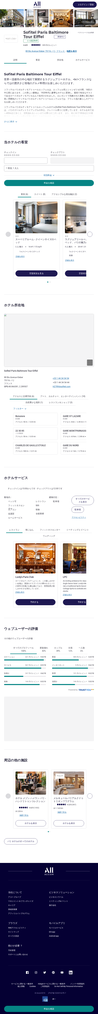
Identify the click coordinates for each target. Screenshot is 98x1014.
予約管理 (11, 950)
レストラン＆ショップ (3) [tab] (60, 402)
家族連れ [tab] (44, 649)
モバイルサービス (56, 928)
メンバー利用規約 (77, 984)
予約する (34, 602)
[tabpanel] (49, 242)
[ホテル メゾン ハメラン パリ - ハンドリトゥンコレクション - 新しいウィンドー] (30, 783)
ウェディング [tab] (49, 536)
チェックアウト (58, 153)
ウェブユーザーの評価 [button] (21, 629)
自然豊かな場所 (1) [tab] (34, 402)
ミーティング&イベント (58, 901)
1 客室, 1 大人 (12, 168)
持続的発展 (12, 909)
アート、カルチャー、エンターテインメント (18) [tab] (62, 396)
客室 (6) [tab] (24, 194)
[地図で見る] (49, 340)
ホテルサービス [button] (16, 478)
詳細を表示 (19, 592)
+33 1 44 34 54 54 (61, 378)
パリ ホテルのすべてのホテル (20, 841)
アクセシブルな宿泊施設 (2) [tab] (64, 194)
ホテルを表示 (31, 823)
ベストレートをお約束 (86, 32)
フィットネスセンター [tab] (50, 530)
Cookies (32, 986)
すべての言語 (13, 936)
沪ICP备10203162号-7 (57, 993)
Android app (54, 936)
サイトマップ (13, 932)
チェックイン (11, 153)
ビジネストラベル (56, 897)
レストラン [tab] (14, 530)
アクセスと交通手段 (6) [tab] (23, 396)
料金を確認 (49, 1009)
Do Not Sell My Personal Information (68, 986)
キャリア (11, 905)
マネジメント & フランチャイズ (20, 901)
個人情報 (21, 986)
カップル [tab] (58, 649)
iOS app (52, 932)
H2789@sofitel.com (61, 386)
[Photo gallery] (49, 18)
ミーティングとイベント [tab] (77, 530)
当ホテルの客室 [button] (16, 142)
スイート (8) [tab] (39, 194)
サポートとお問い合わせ (18, 954)
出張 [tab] (70, 649)
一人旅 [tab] (82, 649)
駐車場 (78, 509)
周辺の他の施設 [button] (16, 760)
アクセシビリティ (79, 517)
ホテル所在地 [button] (14, 305)
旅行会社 (52, 905)
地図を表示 (72, 51)
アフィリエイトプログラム (19, 913)
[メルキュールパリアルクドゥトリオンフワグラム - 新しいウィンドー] (68, 783)
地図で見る (23, 815)
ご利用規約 (45, 986)
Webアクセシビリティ (17, 928)
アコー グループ (14, 897)
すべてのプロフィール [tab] (23, 649)
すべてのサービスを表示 (83, 500)
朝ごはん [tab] (30, 530)
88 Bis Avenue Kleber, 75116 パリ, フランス (45, 51)
